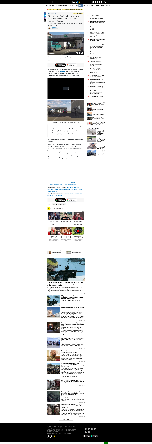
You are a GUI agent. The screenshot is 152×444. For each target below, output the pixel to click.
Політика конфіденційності (52, 433)
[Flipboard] (99, 2)
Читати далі (66, 419)
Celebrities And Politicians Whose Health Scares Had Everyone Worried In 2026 (54, 239)
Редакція (64, 433)
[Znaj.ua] (76, 2)
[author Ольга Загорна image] (49, 28)
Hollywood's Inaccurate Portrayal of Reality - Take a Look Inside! (98, 119)
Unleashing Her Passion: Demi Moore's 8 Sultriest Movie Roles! (98, 109)
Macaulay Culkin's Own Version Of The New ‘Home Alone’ (78, 223)
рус (51, 1)
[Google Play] (94, 436)
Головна (48, 5)
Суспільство (86, 5)
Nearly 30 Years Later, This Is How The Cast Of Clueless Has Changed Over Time (98, 104)
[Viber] (95, 2)
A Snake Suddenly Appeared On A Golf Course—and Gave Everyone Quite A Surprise (78, 239)
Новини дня (79, 9)
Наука (102, 5)
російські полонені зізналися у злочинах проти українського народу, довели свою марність (65, 189)
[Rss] (97, 2)
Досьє (53, 5)
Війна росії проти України (55, 9)
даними (62, 71)
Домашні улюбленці (61, 5)
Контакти (69, 433)
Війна (80, 5)
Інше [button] (107, 5)
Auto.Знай (70, 5)
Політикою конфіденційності (78, 442)
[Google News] (95, 429)
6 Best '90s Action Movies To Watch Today (54, 223)
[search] (105, 2)
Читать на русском (78, 13)
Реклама (59, 433)
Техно (92, 5)
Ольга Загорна (54, 27)
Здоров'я (97, 5)
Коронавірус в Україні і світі (68, 9)
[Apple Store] (87, 436)
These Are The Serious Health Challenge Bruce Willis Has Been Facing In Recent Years (98, 123)
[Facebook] (45, 13)
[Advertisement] (66, 172)
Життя (76, 5)
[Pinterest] (101, 2)
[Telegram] (93, 2)
